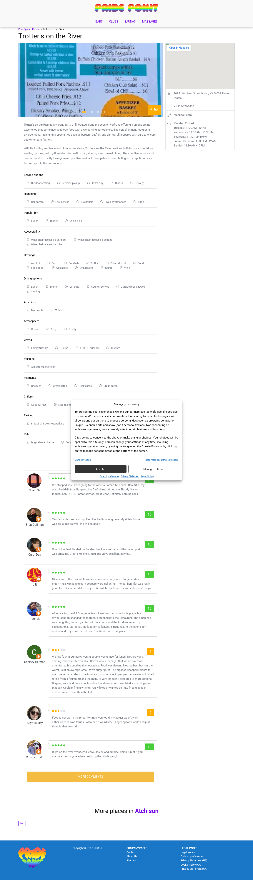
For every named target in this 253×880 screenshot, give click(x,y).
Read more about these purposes (161, 460)
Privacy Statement (130, 476)
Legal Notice (147, 476)
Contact (131, 852)
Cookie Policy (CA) (191, 864)
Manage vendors (83, 460)
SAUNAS (130, 21)
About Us (131, 856)
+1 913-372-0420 (184, 106)
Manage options (153, 469)
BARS (99, 21)
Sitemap (131, 860)
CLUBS (113, 21)
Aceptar (100, 469)
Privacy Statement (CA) (194, 868)
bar (22, 823)
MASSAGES (150, 21)
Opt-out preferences (109, 476)
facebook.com (183, 115)
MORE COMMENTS (90, 776)
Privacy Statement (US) (194, 860)
